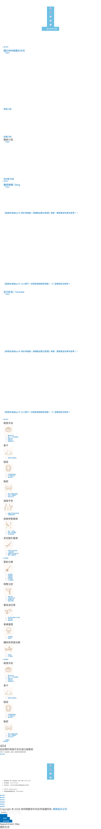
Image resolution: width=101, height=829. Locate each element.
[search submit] (3, 815)
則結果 (5, 818)
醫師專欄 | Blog (12, 184)
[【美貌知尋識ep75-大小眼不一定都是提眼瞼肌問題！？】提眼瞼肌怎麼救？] (52, 249)
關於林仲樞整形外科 (14, 50)
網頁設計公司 (60, 809)
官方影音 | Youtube (14, 291)
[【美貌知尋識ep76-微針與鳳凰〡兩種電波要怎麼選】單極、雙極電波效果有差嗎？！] (21, 199)
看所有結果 (6, 821)
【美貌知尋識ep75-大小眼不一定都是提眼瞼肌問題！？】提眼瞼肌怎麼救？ (37, 284)
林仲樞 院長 (9, 179)
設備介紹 (7, 137)
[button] (7, 53)
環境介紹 (7, 109)
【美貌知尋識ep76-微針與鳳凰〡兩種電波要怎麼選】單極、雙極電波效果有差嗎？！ (41, 213)
